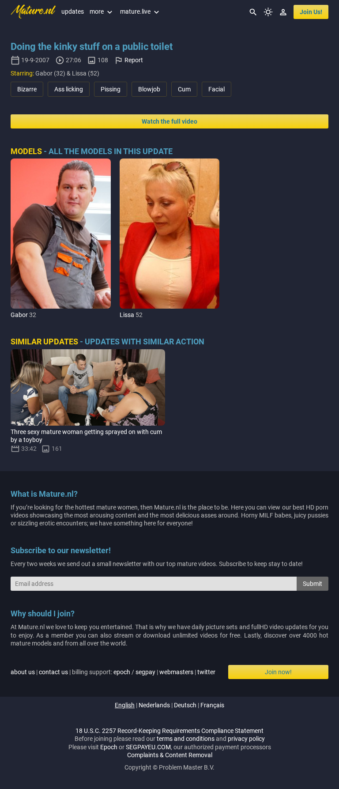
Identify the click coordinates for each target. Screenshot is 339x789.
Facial (216, 89)
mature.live (140, 11)
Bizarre (27, 89)
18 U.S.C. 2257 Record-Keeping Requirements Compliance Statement (169, 730)
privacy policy (246, 738)
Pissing (111, 89)
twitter (206, 672)
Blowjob (149, 89)
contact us (53, 672)
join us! (311, 11)
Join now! (278, 672)
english (125, 705)
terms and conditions (186, 738)
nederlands (154, 705)
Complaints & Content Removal (169, 755)
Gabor (19, 314)
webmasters (176, 672)
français (212, 705)
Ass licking (68, 89)
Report (133, 60)
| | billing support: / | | (113, 672)
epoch (121, 672)
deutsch (185, 705)
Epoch (108, 747)
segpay (145, 672)
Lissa (127, 314)
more (102, 11)
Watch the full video (169, 121)
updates (72, 11)
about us (23, 672)
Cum (184, 89)
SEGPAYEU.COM (148, 747)
